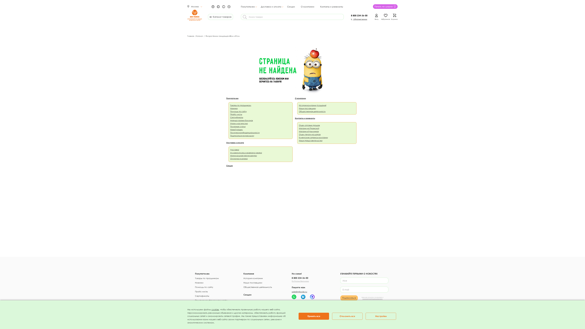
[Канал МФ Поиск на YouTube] (223, 6)
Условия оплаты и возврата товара (246, 153)
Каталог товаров (221, 16)
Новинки (234, 108)
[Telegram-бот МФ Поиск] (303, 297)
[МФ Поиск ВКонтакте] (212, 6)
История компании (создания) (312, 105)
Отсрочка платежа (239, 158)
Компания (248, 273)
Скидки (291, 6)
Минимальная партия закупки (243, 155)
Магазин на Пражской (309, 128)
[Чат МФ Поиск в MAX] (312, 297)
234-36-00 (359, 15)
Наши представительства (310, 140)
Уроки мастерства (239, 123)
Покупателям (248, 7)
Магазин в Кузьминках (309, 131)
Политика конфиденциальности (245, 132)
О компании (307, 6)
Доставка (234, 150)
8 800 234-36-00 (300, 278)
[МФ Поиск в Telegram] (218, 6)
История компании (253, 278)
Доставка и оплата (271, 7)
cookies (215, 309)
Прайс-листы (236, 114)
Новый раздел (236, 129)
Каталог (199, 36)
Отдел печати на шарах (310, 134)
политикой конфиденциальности (372, 299)
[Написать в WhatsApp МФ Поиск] (294, 297)
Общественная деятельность (312, 111)
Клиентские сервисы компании (313, 137)
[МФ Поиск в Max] (228, 6)
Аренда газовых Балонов (241, 120)
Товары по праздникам (240, 105)
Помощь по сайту (238, 111)
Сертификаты (236, 117)
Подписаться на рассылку (242, 135)
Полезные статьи (238, 126)
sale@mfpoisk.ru (299, 291)
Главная (191, 36)
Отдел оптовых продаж (309, 125)
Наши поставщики (307, 108)
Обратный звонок (360, 19)
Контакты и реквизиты (331, 6)
